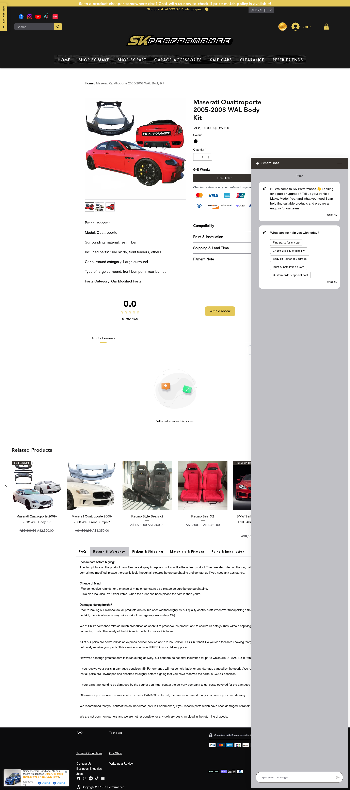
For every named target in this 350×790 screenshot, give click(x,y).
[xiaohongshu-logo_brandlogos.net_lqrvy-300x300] (55, 16)
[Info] (206, 9)
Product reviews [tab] (103, 338)
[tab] (83, 551)
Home (89, 83)
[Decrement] (196, 157)
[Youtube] (38, 16)
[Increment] (208, 157)
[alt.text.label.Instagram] (29, 16)
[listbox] (261, 10)
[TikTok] (46, 16)
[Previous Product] (5, 485)
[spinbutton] (202, 157)
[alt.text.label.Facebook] (21, 16)
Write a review (220, 311)
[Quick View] (92, 485)
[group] (175, 500)
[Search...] (58, 26)
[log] (299, 469)
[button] (261, 10)
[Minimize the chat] (339, 163)
